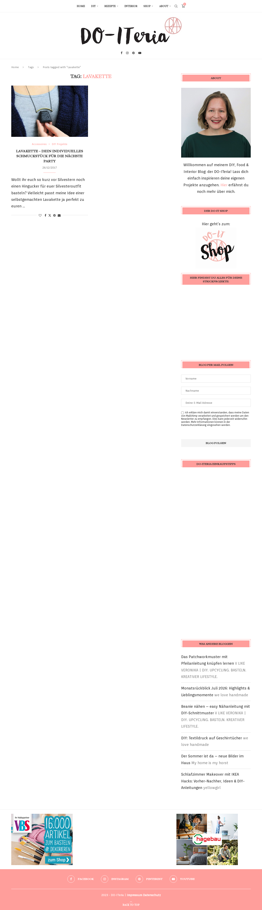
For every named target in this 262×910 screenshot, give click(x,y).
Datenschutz (152, 895)
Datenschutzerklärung (194, 424)
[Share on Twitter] (49, 215)
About (163, 6)
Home (81, 6)
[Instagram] (127, 52)
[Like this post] (40, 215)
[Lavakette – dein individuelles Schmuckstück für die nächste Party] (49, 111)
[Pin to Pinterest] (54, 215)
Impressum (134, 895)
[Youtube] (139, 52)
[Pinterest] (133, 52)
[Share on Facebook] (45, 215)
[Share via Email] (59, 215)
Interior (130, 6)
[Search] (176, 6)
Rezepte (110, 6)
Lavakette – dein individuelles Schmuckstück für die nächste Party (49, 156)
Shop (146, 6)
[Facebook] (121, 52)
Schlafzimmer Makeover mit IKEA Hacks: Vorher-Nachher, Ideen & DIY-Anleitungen (213, 781)
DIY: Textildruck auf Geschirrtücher (211, 738)
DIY (93, 6)
